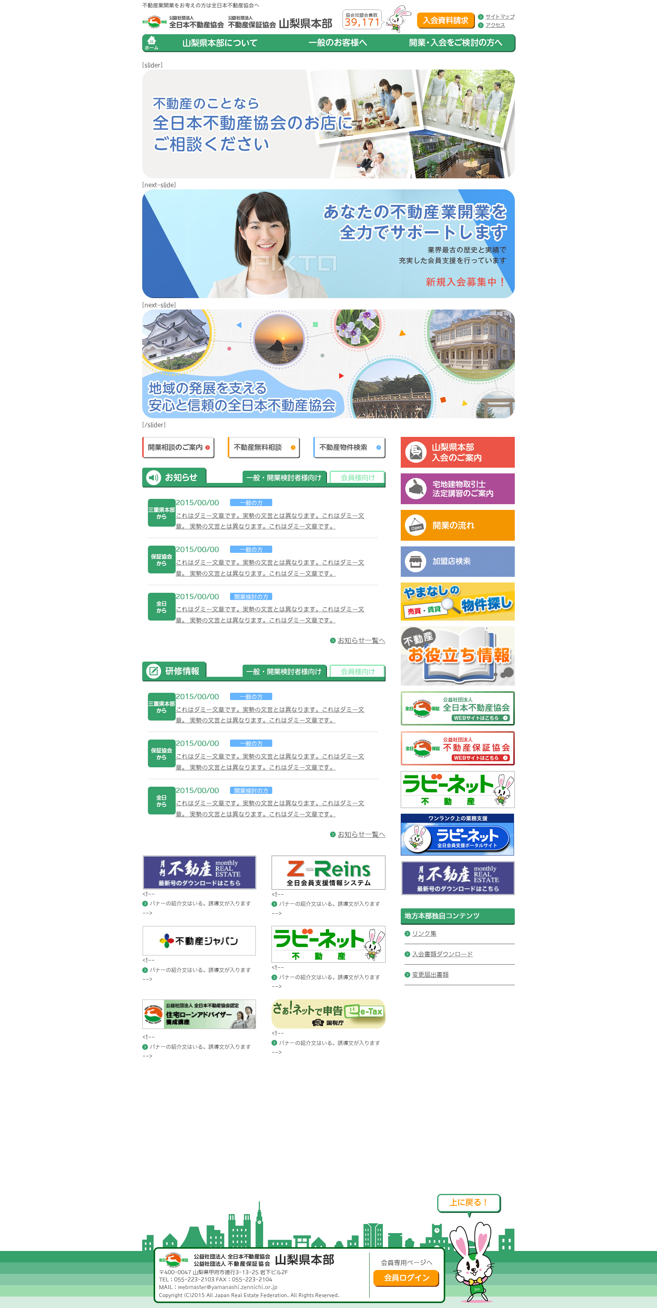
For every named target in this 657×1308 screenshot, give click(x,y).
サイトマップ (500, 16)
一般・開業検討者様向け (285, 479)
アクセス (495, 25)
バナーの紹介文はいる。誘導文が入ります (200, 903)
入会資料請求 (446, 21)
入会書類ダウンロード (442, 954)
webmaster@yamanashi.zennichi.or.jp (228, 1287)
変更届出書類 (430, 974)
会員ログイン (406, 1278)
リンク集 (424, 933)
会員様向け (358, 479)
